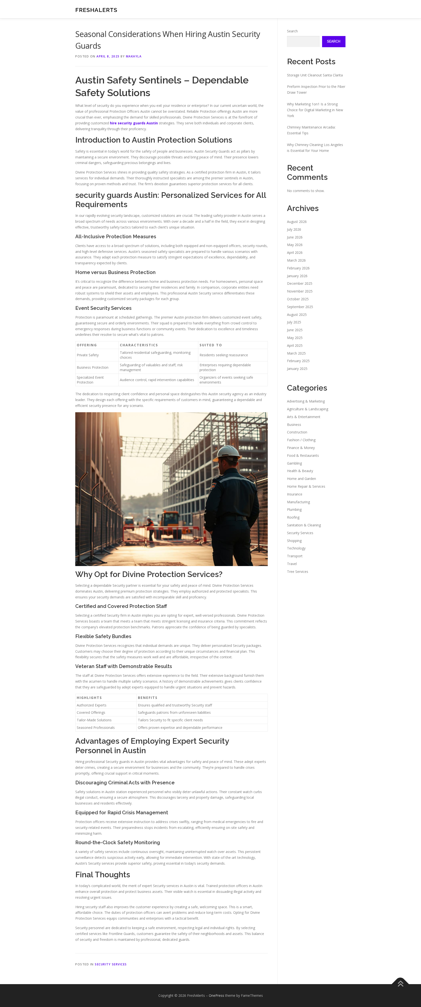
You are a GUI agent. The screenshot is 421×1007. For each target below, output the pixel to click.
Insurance (294, 494)
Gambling (294, 463)
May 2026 (295, 244)
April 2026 (295, 252)
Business (294, 424)
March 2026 (296, 260)
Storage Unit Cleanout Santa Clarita (315, 75)
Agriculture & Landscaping (307, 409)
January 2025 (297, 368)
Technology (296, 548)
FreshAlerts (96, 10)
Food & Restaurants (303, 455)
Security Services (111, 964)
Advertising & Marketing (306, 401)
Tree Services (297, 571)
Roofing (293, 517)
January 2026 (297, 276)
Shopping (294, 540)
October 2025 (298, 299)
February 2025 (298, 360)
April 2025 (295, 345)
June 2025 (295, 330)
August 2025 (297, 314)
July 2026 (294, 229)
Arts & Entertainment (303, 416)
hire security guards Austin (134, 123)
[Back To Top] (400, 984)
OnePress (216, 995)
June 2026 (295, 237)
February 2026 (298, 268)
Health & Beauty (300, 470)
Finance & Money (301, 447)
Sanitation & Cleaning (304, 525)
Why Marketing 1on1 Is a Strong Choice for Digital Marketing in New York (315, 110)
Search (292, 31)
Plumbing (294, 509)
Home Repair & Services (306, 486)
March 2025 (296, 353)
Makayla (134, 56)
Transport (295, 556)
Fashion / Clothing (301, 440)
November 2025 (300, 291)
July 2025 (294, 322)
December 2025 (299, 283)
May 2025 (295, 337)
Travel (292, 563)
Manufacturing (298, 502)
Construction (297, 432)
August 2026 (297, 221)
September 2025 (300, 306)
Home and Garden (301, 478)
